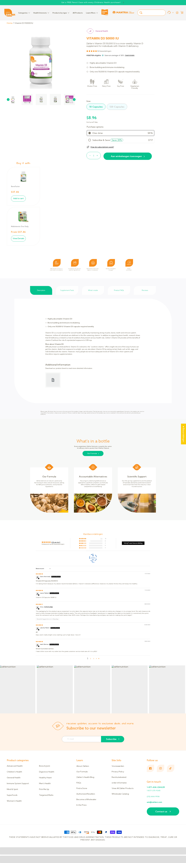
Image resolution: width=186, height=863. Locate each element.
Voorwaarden (118, 766)
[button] (182, 13)
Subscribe (111, 739)
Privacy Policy (118, 771)
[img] (39, 574)
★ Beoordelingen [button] (183, 434)
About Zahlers (82, 766)
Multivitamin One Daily (20, 226)
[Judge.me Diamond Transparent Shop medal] (93, 558)
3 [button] (93, 658)
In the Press (81, 805)
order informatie (119, 783)
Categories (23, 13)
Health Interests (40, 13)
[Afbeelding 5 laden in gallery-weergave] (55, 99)
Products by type (60, 13)
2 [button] (90, 658)
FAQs (78, 783)
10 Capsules (96, 106)
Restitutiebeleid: (119, 777)
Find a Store (81, 788)
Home (9, 23)
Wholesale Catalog (120, 794)
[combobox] (151, 13)
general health (101, 31)
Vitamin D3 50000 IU (23, 23)
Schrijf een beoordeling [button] (133, 543)
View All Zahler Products (123, 788)
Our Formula (92, 453)
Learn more (129, 55)
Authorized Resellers (85, 794)
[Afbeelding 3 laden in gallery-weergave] (27, 99)
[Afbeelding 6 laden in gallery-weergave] (69, 99)
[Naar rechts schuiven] (74, 99)
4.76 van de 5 (55, 542)
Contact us (161, 811)
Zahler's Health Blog (85, 777)
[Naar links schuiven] (8, 99)
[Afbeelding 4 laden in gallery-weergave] (41, 99)
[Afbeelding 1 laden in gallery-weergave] (12, 99)
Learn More (90, 13)
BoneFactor (15, 186)
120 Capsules (117, 106)
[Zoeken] (141, 13)
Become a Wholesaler (86, 799)
